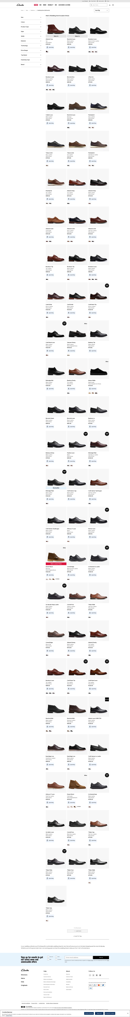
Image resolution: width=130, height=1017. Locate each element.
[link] (107, 286)
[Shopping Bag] (113, 5)
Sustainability (68, 989)
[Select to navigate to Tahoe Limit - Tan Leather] (47, 165)
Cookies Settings (89, 1013)
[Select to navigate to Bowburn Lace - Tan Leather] (93, 51)
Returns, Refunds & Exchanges (49, 981)
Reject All (99, 1013)
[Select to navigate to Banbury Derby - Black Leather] (68, 392)
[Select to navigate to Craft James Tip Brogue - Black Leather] (89, 503)
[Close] (127, 1013)
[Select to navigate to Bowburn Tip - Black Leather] (47, 279)
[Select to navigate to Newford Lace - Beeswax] (68, 51)
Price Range (24, 50)
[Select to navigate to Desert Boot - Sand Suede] (50, 579)
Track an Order (46, 994)
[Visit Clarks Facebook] (90, 975)
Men (40, 5)
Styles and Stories (69, 986)
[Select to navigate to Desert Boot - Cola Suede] (53, 579)
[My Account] (109, 5)
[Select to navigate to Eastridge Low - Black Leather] (47, 768)
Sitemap (67, 984)
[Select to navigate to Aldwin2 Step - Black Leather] (68, 203)
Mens (59, 956)
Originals (59, 959)
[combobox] (101, 10)
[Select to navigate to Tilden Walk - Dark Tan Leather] (89, 882)
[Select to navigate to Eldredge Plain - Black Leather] (89, 465)
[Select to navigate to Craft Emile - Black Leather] (47, 316)
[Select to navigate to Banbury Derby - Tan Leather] (47, 465)
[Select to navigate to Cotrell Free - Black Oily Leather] (68, 616)
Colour (23, 22)
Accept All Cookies (109, 1013)
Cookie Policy (42, 1003)
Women (44, 5)
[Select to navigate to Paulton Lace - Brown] (68, 465)
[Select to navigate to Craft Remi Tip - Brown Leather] (68, 692)
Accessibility (68, 981)
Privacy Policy (90, 960)
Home (22, 10)
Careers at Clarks (69, 976)
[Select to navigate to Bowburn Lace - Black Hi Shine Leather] (53, 89)
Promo (36, 5)
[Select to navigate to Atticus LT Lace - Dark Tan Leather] (68, 541)
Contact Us (46, 974)
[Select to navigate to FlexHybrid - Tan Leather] (93, 127)
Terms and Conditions (48, 992)
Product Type (25, 26)
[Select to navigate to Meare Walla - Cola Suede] (93, 392)
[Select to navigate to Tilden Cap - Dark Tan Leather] (47, 920)
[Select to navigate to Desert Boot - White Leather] (47, 579)
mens (27, 10)
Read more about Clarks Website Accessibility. (63, 1007)
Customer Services (47, 976)
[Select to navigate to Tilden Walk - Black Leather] (89, 616)
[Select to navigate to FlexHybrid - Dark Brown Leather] (89, 127)
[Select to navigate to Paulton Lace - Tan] (71, 465)
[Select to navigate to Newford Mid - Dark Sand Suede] (47, 730)
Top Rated (24, 55)
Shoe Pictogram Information (49, 984)
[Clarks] (20, 5)
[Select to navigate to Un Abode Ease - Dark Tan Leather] (89, 806)
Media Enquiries (69, 979)
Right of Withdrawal (48, 997)
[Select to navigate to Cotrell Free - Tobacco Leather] (68, 844)
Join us (101, 957)
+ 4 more (57, 578)
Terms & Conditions (26, 1003)
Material (23, 41)
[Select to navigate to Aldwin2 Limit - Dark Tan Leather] (47, 241)
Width (22, 36)
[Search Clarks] (98, 5)
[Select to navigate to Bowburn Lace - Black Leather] (89, 51)
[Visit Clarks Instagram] (93, 975)
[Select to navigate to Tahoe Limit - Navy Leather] (68, 165)
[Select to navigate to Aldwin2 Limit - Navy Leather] (50, 241)
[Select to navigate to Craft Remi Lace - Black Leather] (89, 692)
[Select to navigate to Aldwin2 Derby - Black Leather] (89, 654)
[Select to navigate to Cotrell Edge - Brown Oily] (68, 579)
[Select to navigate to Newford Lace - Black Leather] (68, 127)
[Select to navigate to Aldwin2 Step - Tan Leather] (89, 203)
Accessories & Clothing (64, 5)
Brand (22, 64)
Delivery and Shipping (48, 979)
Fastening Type (25, 59)
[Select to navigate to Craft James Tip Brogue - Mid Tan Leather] (47, 541)
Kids (56, 5)
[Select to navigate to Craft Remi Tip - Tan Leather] (89, 316)
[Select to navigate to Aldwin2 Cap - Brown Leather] (47, 51)
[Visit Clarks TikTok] (96, 975)
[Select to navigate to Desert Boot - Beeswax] (75, 806)
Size (22, 17)
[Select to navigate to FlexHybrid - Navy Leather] (93, 165)
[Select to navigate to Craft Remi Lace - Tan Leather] (47, 354)
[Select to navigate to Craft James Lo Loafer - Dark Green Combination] (89, 768)
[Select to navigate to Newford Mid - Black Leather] (71, 730)
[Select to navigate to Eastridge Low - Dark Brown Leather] (68, 768)
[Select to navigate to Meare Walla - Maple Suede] (89, 392)
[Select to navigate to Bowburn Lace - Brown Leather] (96, 51)
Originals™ (50, 5)
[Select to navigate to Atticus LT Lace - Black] (47, 806)
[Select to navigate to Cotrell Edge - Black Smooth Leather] (47, 654)
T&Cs (108, 960)
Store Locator (46, 989)
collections (33, 10)
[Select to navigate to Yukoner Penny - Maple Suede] (68, 354)
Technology (24, 45)
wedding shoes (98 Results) (43, 10)
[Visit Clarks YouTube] (100, 975)
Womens (51, 956)
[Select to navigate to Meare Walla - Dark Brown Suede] (96, 392)
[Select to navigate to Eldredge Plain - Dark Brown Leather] (47, 503)
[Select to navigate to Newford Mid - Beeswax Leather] (50, 730)
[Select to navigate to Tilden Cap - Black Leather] (89, 844)
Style (22, 31)
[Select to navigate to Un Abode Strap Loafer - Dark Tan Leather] (47, 616)
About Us (68, 974)
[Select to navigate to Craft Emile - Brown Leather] (68, 316)
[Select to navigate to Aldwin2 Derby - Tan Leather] (68, 654)
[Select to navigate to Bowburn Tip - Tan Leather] (68, 279)
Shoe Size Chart (47, 986)
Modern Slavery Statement (52, 1003)
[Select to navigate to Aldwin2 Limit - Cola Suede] (68, 241)
